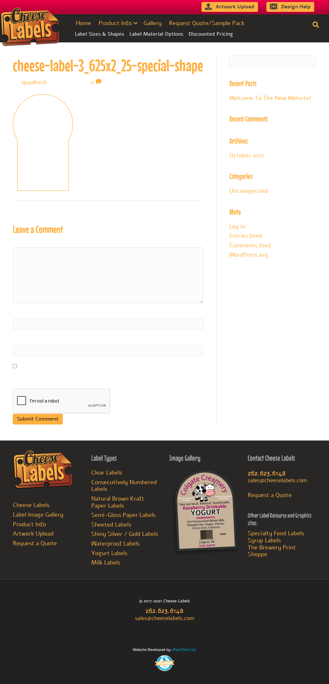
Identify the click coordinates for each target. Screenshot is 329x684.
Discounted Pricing (211, 34)
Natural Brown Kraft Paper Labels (117, 502)
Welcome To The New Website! (270, 98)
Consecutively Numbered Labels (124, 485)
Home (83, 23)
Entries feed (245, 236)
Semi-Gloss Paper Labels (123, 515)
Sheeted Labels (111, 525)
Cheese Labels (31, 505)
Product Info (115, 23)
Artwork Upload (33, 533)
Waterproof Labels (115, 543)
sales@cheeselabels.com (277, 480)
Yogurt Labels (109, 553)
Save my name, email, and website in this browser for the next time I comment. (102, 377)
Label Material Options (156, 34)
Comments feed (250, 245)
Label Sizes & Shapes (99, 34)
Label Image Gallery (38, 515)
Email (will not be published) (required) (68, 339)
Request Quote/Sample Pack (207, 23)
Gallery (153, 23)
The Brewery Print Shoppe (272, 551)
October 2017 (246, 155)
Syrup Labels (264, 540)
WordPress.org (248, 255)
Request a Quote (35, 543)
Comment (26, 242)
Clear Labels (106, 472)
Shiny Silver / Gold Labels (124, 534)
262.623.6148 (267, 473)
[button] (136, 23)
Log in (237, 226)
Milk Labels (105, 562)
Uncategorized (248, 191)
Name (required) (36, 313)
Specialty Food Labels (276, 533)
